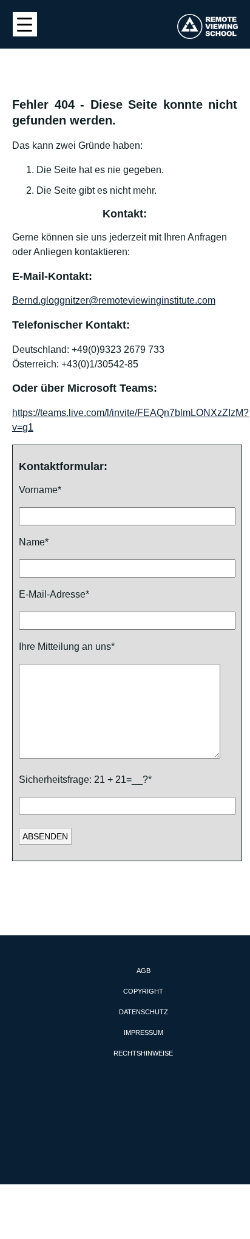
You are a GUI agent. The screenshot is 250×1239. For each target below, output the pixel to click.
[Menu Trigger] (25, 24)
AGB (143, 970)
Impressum (143, 1032)
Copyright (143, 991)
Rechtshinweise (143, 1053)
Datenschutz (143, 1011)
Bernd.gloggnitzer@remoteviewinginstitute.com (113, 300)
